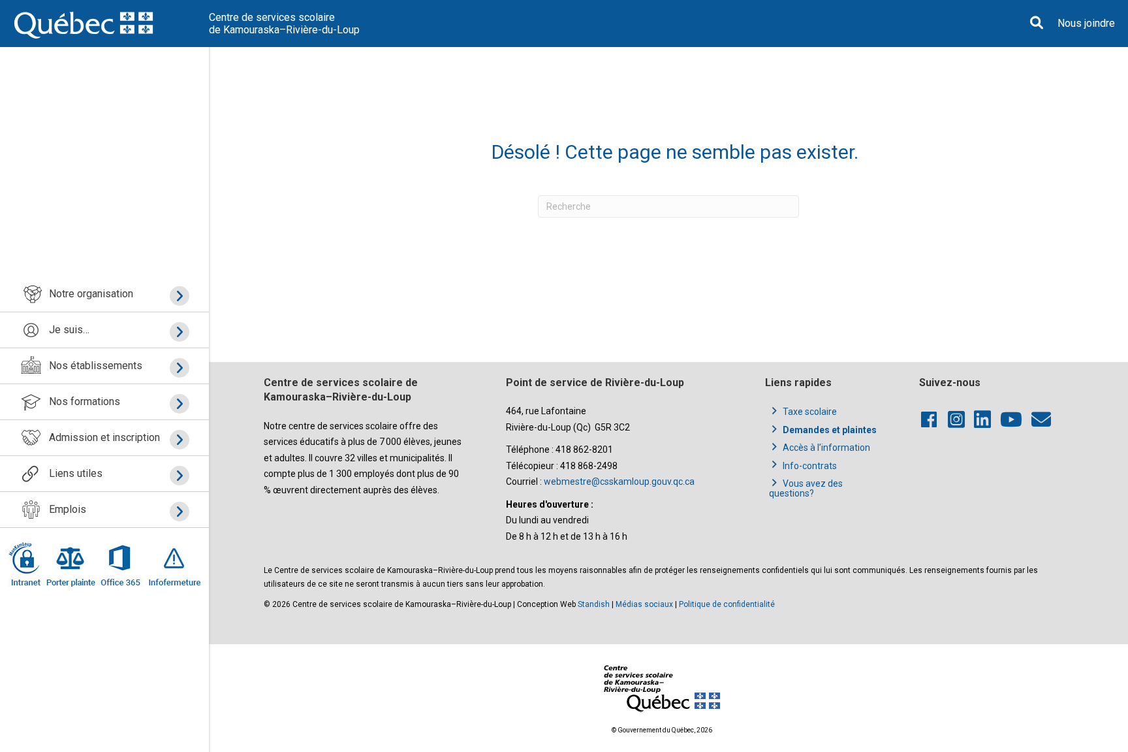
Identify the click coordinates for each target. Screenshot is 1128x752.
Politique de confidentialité (727, 604)
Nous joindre (1086, 23)
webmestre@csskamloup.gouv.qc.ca (619, 481)
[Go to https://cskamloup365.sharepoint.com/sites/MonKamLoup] (27, 564)
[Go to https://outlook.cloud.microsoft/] (120, 564)
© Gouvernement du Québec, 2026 (662, 730)
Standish (594, 604)
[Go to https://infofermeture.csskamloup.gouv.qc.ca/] (172, 564)
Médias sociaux (644, 604)
